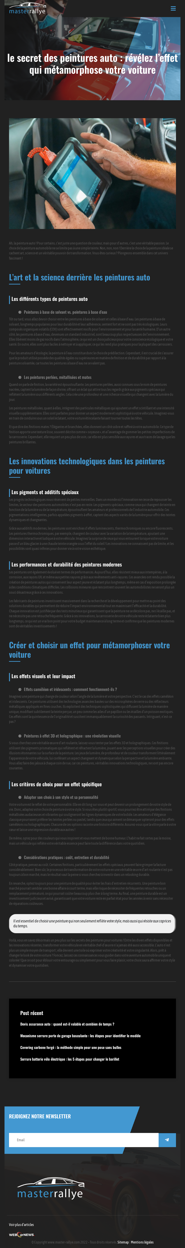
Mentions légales (142, 1242)
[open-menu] (173, 8)
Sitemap (123, 1242)
